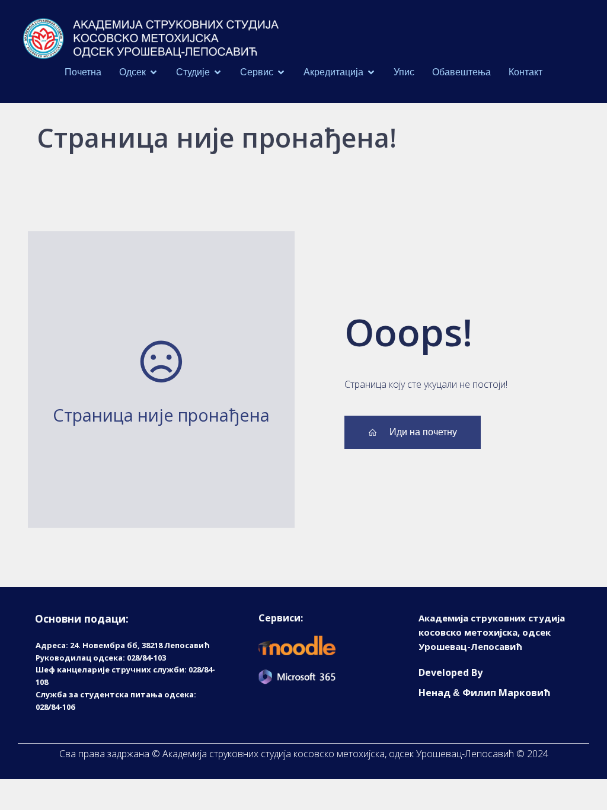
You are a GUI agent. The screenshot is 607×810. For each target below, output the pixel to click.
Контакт (525, 72)
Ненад (434, 692)
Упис (404, 72)
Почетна (83, 72)
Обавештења (461, 72)
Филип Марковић (506, 692)
